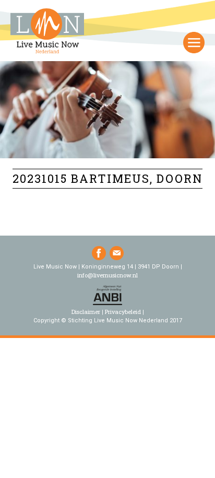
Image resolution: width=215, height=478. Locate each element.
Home (47, 31)
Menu (194, 42)
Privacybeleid (123, 312)
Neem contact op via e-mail (117, 253)
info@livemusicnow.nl (107, 275)
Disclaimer (85, 312)
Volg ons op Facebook (99, 253)
